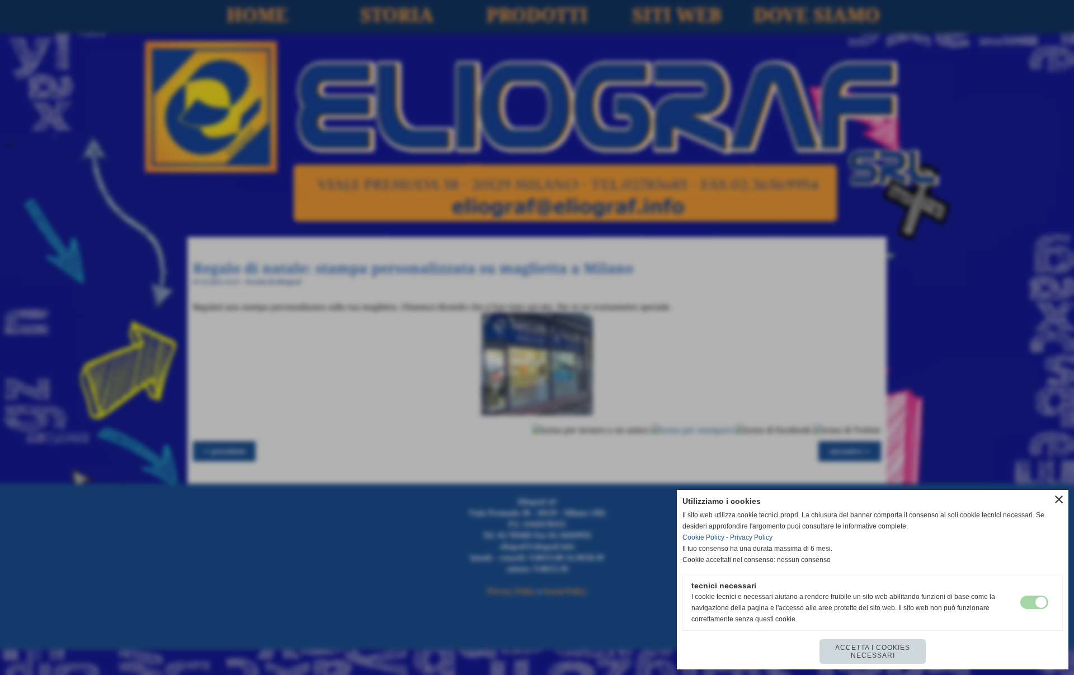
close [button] (1059, 499)
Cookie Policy (703, 537)
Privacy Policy (751, 537)
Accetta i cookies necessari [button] (872, 651)
